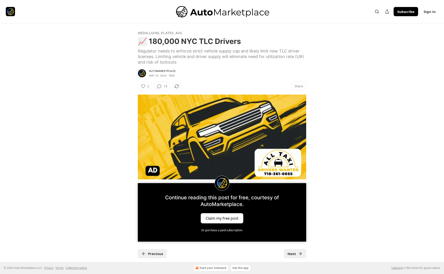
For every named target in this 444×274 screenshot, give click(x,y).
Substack (397, 268)
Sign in (430, 11)
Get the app (240, 268)
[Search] (377, 11)
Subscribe (405, 11)
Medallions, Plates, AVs (160, 33)
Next (291, 253)
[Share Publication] (387, 11)
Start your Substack (213, 268)
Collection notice (76, 268)
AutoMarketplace (162, 71)
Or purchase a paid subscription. (222, 230)
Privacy (48, 268)
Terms (60, 268)
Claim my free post (222, 218)
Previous (155, 253)
